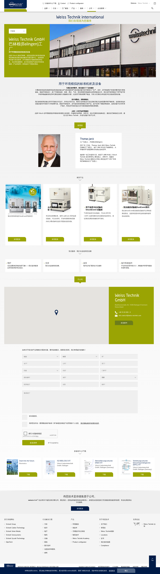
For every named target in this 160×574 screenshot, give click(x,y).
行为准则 (115, 566)
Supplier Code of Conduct (87, 566)
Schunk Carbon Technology (15, 528)
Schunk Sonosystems (13, 535)
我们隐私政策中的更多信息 (90, 423)
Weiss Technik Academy (81, 538)
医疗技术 (47, 545)
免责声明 (135, 566)
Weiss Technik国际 (107, 531)
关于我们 (104, 524)
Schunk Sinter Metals (13, 531)
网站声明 (144, 566)
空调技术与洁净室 (79, 531)
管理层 (80, 125)
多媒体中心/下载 (51, 3)
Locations (104, 535)
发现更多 (17, 239)
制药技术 (76, 535)
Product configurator (77, 3)
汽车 (45, 524)
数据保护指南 (125, 566)
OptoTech (9, 542)
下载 (28, 474)
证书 (102, 538)
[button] (56, 312)
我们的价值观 (105, 542)
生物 (45, 538)
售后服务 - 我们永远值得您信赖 (80, 251)
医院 (45, 542)
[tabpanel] (103, 50)
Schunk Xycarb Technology (15, 538)
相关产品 (80, 177)
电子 (45, 531)
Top (152, 560)
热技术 (75, 528)
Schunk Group (11, 524)
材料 (45, 553)
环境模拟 (76, 524)
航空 (45, 528)
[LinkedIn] (155, 3)
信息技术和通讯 (49, 549)
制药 (45, 535)
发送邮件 (124, 323)
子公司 (80, 279)
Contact (63, 3)
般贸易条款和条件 (104, 566)
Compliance (105, 545)
